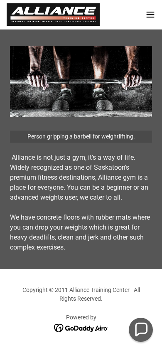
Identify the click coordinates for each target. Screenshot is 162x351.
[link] (53, 14)
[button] (150, 14)
